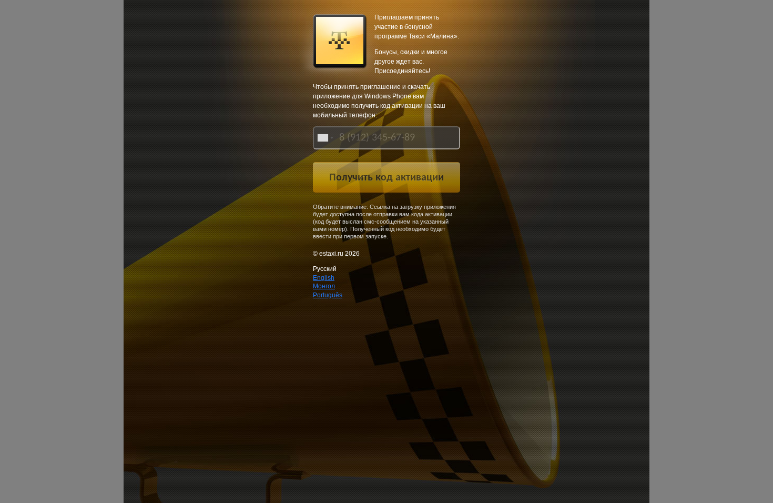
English (323, 277)
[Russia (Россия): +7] (324, 138)
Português (327, 295)
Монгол (324, 286)
